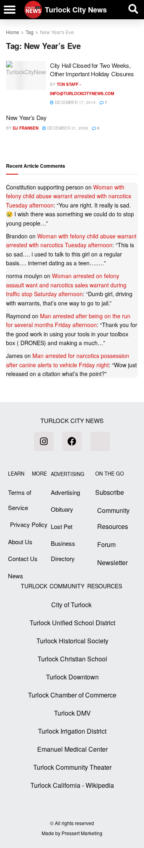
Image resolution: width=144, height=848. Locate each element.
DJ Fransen (25, 128)
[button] (9, 9)
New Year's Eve (57, 31)
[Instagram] (43, 441)
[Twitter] (100, 441)
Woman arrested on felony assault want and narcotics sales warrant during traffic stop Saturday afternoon (66, 285)
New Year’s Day (26, 117)
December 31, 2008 (67, 128)
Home (12, 31)
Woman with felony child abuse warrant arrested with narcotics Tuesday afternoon (68, 196)
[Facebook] (72, 441)
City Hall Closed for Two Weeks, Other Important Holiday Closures (92, 69)
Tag (30, 31)
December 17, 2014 (75, 102)
